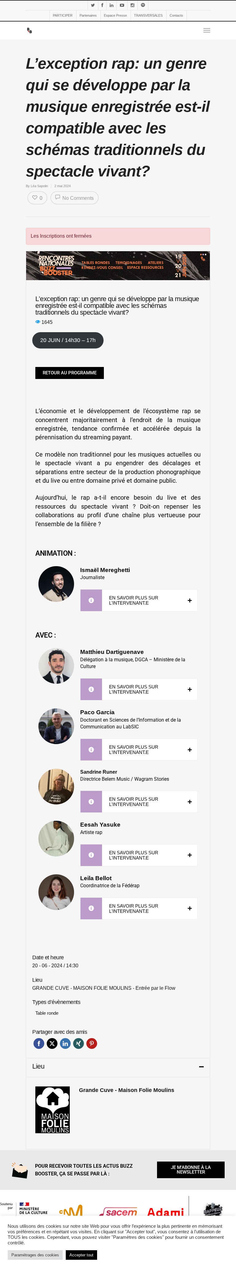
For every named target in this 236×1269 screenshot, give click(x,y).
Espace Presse (115, 15)
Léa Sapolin (39, 186)
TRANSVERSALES (148, 15)
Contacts (176, 15)
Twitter (52, 1043)
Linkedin (65, 1043)
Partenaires (88, 15)
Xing (78, 1043)
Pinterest (91, 1043)
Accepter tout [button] (81, 1255)
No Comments (77, 198)
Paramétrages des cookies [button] (35, 1255)
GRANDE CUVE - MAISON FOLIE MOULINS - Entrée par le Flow (103, 988)
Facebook (38, 1043)
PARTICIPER (63, 15)
